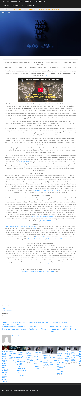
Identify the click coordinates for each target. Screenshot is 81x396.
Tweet (4, 308)
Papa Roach (57, 322)
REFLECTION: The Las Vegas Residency (43, 217)
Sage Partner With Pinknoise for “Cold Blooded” (13, 357)
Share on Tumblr (7, 310)
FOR (53, 322)
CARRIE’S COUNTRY (45, 221)
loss (35, 228)
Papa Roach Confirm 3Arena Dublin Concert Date (68, 357)
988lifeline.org (52, 264)
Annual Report (39, 237)
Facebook (31, 239)
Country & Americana (24, 6)
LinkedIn (54, 239)
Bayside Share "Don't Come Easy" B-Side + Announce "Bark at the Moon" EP (36, 9)
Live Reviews (8, 6)
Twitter (36, 239)
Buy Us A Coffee (10, 2)
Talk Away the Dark (24, 162)
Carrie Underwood (18, 322)
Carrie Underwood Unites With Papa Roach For (38, 322)
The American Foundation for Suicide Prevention (20, 226)
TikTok (61, 239)
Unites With (64, 322)
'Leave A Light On (7, 322)
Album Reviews (41, 2)
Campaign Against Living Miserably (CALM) (45, 190)
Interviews (29, 2)
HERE (45, 75)
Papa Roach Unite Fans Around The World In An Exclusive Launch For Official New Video (61, 362)
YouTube (48, 239)
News (20, 2)
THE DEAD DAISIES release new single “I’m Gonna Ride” (63, 329)
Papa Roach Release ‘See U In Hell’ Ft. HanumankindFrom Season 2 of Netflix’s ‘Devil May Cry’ (49, 361)
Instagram (42, 239)
